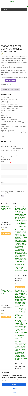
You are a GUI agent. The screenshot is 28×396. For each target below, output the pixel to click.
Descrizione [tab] (6, 89)
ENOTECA (8, 84)
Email (2, 182)
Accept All (14, 384)
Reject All (14, 392)
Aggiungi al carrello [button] (5, 233)
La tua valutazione (6, 159)
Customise (14, 388)
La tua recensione (6, 163)
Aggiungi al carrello (10, 80)
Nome (3, 174)
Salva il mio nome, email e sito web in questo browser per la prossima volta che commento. (12, 192)
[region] (14, 383)
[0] (26, 7)
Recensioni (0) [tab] (15, 89)
